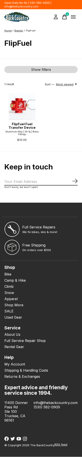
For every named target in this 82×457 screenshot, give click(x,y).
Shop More (13, 305)
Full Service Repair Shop (25, 340)
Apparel (11, 299)
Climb (9, 286)
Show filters (41, 69)
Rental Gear (14, 347)
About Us (12, 334)
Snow (9, 292)
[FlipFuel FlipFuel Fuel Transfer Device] (22, 106)
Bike (7, 274)
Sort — (49, 84)
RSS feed (60, 444)
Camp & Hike (15, 280)
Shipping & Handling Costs (26, 370)
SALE (9, 311)
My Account (14, 364)
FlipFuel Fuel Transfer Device (22, 126)
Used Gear (13, 317)
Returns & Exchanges (22, 376)
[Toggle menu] (73, 17)
